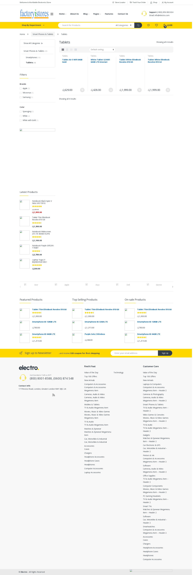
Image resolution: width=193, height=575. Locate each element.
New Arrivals (89, 380)
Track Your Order (139, 2)
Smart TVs (147, 506)
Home (61, 14)
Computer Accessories (93, 468)
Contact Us (123, 14)
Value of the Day (91, 372)
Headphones (89, 464)
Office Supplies (149, 475)
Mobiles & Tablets (92, 404)
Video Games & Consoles (153, 414)
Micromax (27, 92)
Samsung (26, 97)
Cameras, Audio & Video (94, 394)
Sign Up (165, 353)
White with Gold (29, 120)
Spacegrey (27, 111)
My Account (168, 2)
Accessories (89, 446)
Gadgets (146, 435)
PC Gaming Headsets (152, 496)
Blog (85, 14)
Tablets (65, 56)
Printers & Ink (148, 455)
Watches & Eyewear (92, 428)
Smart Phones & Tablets (43, 34)
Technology (118, 372)
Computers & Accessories (95, 384)
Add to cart (82, 90)
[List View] (71, 49)
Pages (96, 14)
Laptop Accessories (92, 472)
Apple (25, 88)
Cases (86, 449)
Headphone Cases (92, 460)
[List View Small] (75, 49)
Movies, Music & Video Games (97, 411)
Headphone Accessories (94, 457)
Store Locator (120, 2)
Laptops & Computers (152, 384)
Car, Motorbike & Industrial (95, 439)
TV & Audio (89, 421)
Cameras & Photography (153, 394)
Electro (24, 572)
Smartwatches (149, 526)
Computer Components (153, 486)
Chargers (88, 453)
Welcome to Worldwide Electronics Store (35, 2)
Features (109, 14)
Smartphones (33, 57)
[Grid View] (63, 49)
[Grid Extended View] (67, 49)
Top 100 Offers (90, 376)
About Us (74, 14)
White (25, 116)
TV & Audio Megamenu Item (96, 407)
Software (147, 465)
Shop (155, 2)
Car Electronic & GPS (151, 445)
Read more (110, 90)
